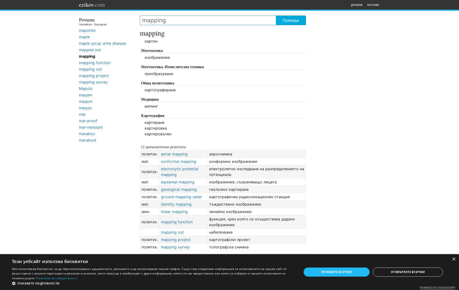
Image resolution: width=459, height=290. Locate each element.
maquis (85, 107)
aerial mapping (174, 154)
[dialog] (229, 272)
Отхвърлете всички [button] (408, 272)
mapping (87, 56)
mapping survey (93, 82)
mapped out (90, 49)
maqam (85, 95)
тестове (373, 4)
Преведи (291, 20)
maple (84, 36)
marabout (87, 140)
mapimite (87, 30)
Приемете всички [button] (336, 272)
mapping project (94, 75)
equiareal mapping (177, 182)
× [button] (453, 259)
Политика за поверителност (57, 278)
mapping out (90, 69)
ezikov (92, 4)
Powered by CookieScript (437, 287)
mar (82, 114)
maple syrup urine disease (102, 43)
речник (357, 4)
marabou (87, 133)
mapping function (95, 62)
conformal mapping (178, 161)
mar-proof (88, 120)
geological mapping (179, 189)
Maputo (86, 88)
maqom (86, 101)
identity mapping (176, 204)
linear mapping (174, 211)
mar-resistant (91, 127)
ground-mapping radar (181, 196)
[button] (152, 283)
